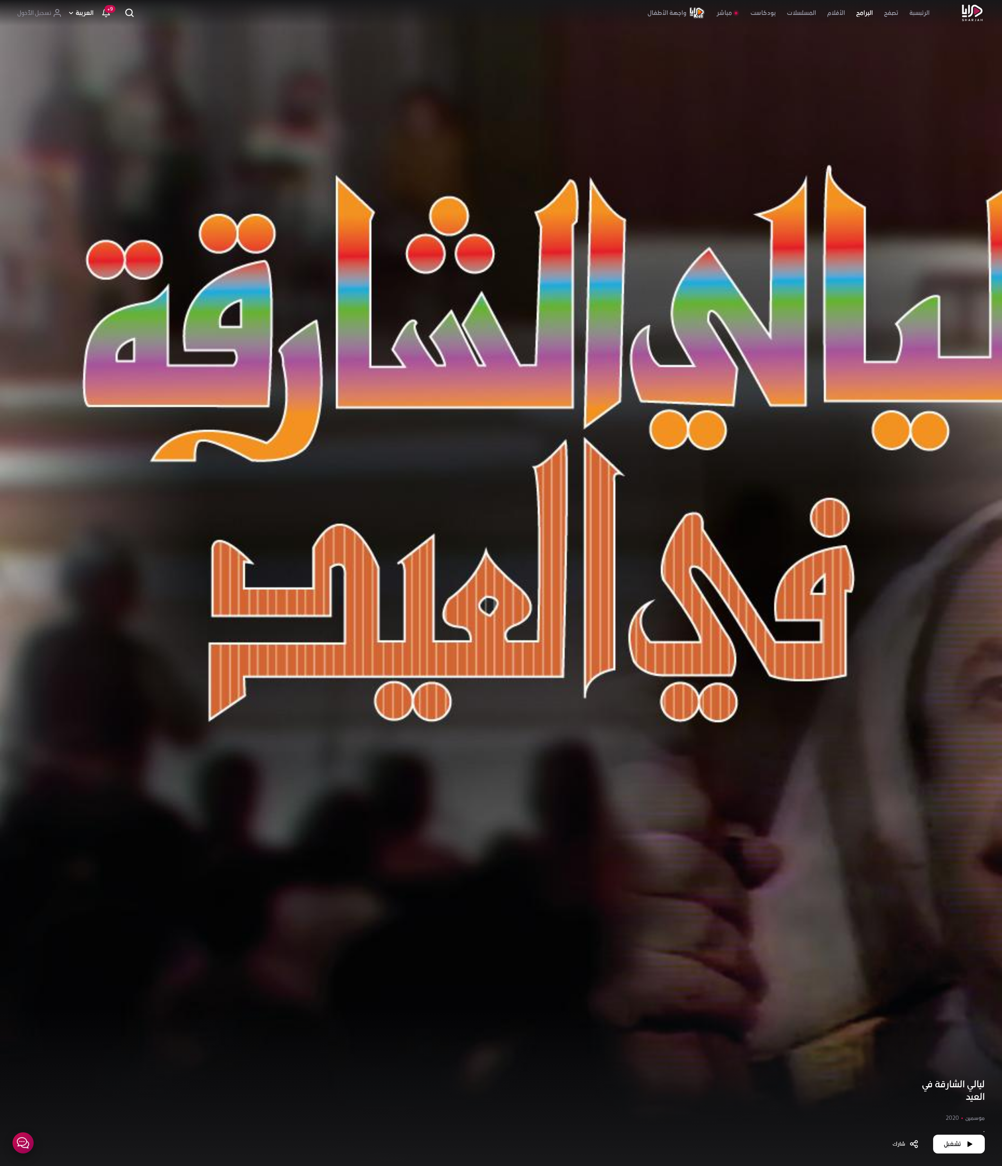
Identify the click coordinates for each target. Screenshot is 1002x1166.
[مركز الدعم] (23, 1142)
